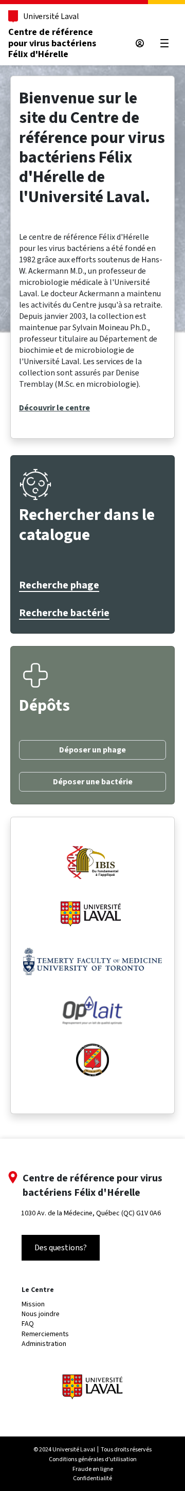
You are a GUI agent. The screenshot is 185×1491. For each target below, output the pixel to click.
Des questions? (60, 1247)
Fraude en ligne (92, 1469)
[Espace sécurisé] (139, 43)
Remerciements (45, 1334)
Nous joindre (41, 1314)
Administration (44, 1344)
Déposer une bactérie (93, 781)
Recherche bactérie (64, 613)
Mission (33, 1304)
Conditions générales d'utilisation (93, 1459)
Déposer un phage (92, 750)
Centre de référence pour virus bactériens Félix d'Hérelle (52, 43)
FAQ (28, 1323)
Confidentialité (92, 1478)
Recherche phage (59, 585)
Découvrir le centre (54, 408)
